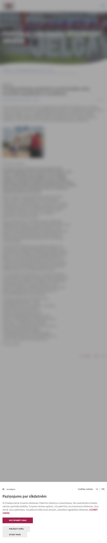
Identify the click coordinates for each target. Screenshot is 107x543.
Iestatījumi (11, 489)
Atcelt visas (15, 534)
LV (97, 489)
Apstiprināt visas (17, 520)
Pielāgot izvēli (16, 529)
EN (103, 489)
